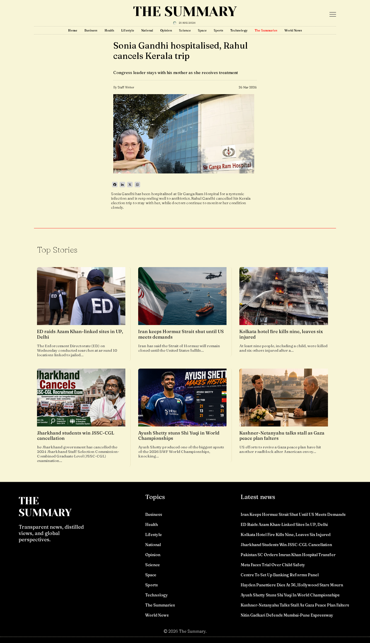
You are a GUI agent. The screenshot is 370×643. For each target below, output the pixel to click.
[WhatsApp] (137, 184)
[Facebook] (115, 184)
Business (90, 30)
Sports (218, 30)
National (147, 30)
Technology (239, 30)
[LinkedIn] (122, 184)
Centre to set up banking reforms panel (280, 574)
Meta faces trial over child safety (273, 564)
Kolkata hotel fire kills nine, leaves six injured (285, 534)
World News (293, 30)
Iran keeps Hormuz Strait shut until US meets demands (293, 514)
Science (185, 30)
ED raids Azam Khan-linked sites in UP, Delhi (284, 524)
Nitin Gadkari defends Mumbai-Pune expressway (287, 615)
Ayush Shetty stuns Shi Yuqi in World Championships (290, 594)
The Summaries (266, 30)
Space (202, 30)
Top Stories (57, 250)
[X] (130, 184)
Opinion (166, 30)
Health (109, 30)
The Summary (185, 11)
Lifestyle (127, 30)
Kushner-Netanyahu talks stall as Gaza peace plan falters (295, 605)
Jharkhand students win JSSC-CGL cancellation (286, 544)
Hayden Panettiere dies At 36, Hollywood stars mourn (292, 584)
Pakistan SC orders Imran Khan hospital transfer (288, 554)
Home (72, 30)
